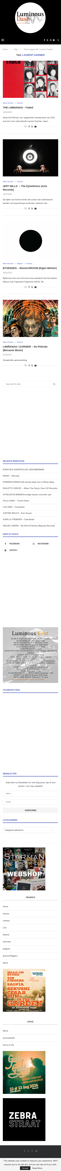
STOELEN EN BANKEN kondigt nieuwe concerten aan (27, 494)
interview (7, 941)
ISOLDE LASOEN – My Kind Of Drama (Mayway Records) (29, 526)
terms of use (8, 1045)
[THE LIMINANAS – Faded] (30, 79)
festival (6, 934)
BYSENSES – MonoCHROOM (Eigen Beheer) (30, 268)
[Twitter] (47, 40)
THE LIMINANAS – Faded (18, 107)
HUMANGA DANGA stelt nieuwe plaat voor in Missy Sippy (28, 482)
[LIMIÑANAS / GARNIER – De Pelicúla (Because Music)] (30, 318)
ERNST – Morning (11, 476)
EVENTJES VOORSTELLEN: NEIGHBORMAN (23, 469)
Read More (37, 1168)
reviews (6, 920)
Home (5, 49)
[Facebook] (44, 40)
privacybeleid (9, 1038)
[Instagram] (50, 40)
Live (5, 927)
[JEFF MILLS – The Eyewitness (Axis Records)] (30, 157)
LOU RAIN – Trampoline (14, 507)
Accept (25, 1168)
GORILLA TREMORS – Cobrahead (18, 519)
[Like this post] (26, 126)
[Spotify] (54, 40)
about (5, 963)
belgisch (6, 949)
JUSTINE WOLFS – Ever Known (17, 513)
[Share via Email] (35, 126)
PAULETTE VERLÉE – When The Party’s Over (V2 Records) (30, 488)
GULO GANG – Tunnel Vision (16, 501)
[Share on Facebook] (29, 126)
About (5, 1031)
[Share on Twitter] (32, 126)
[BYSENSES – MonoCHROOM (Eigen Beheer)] (30, 239)
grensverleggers (10, 956)
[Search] (58, 40)
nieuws (6, 913)
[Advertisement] (30, 423)
